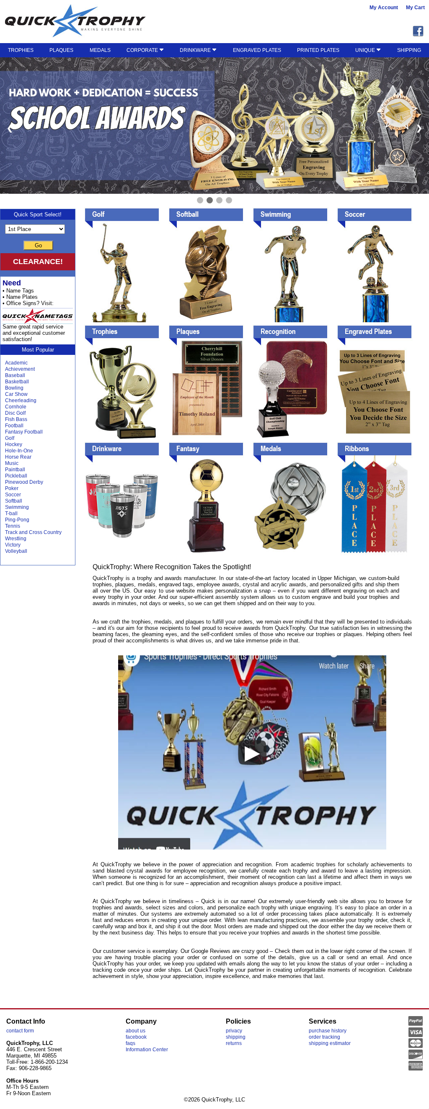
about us (135, 1031)
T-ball (11, 513)
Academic (16, 363)
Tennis (12, 526)
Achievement (20, 369)
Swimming (17, 507)
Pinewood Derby (24, 482)
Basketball (17, 382)
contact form (20, 1031)
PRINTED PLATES (318, 50)
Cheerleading (20, 400)
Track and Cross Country (33, 532)
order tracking (324, 1037)
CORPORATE (143, 50)
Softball (13, 501)
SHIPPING (409, 50)
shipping (236, 1037)
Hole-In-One (19, 451)
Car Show (16, 394)
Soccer (13, 495)
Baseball (15, 375)
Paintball (15, 469)
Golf (9, 438)
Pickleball (16, 476)
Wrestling (15, 539)
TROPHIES (21, 50)
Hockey (13, 444)
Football (14, 426)
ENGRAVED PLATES (257, 50)
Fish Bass (16, 419)
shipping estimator (330, 1043)
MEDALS (100, 50)
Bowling (14, 388)
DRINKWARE (196, 50)
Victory (13, 545)
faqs (130, 1043)
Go (38, 245)
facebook (136, 1037)
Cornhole (15, 407)
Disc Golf (15, 413)
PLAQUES (61, 50)
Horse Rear (18, 457)
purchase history (327, 1031)
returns (234, 1043)
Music (11, 463)
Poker (11, 488)
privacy (234, 1031)
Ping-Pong (17, 520)
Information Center (147, 1050)
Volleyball (16, 551)
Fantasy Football (24, 432)
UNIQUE (365, 50)
